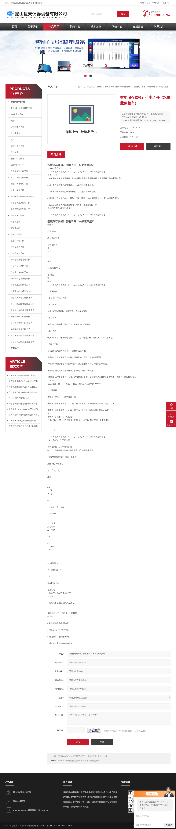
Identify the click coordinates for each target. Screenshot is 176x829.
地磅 (13, 121)
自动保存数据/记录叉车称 (21, 323)
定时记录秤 (15, 133)
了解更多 (88, 65)
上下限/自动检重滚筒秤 (21, 291)
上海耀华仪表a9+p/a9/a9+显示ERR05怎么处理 (24, 381)
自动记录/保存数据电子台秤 (22, 336)
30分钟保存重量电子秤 (20, 279)
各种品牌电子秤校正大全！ (20, 398)
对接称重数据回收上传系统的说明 (23, 387)
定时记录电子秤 (17, 247)
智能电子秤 (15, 228)
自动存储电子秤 (17, 253)
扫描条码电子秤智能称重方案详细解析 (24, 404)
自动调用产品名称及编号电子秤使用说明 (24, 392)
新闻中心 (75, 26)
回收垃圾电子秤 (17, 215)
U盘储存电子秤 (17, 165)
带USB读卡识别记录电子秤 (22, 197)
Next (112, 65)
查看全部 (15, 348)
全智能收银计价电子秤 (20, 317)
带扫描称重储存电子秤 (20, 260)
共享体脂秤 (15, 222)
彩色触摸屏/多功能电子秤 (21, 298)
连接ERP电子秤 (17, 241)
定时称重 (14, 152)
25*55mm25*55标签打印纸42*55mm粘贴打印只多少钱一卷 (82, 756)
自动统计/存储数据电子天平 (22, 310)
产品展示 (54, 26)
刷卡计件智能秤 (17, 159)
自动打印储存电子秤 (19, 178)
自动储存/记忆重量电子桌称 (22, 342)
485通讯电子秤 (17, 114)
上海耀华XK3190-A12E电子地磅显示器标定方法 (24, 409)
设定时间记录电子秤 (19, 266)
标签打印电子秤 (17, 146)
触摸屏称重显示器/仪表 (21, 329)
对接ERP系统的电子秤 (20, 209)
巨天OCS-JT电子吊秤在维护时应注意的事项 (24, 426)
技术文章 (96, 26)
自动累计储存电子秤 (19, 272)
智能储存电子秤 (18, 102)
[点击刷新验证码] (94, 730)
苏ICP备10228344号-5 (63, 826)
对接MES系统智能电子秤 (21, 108)
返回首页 (144, 3)
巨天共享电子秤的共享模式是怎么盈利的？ (24, 415)
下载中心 (117, 26)
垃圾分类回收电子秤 (19, 184)
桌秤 (13, 140)
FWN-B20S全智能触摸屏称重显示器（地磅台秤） (79, 761)
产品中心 (91, 87)
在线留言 (155, 3)
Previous (64, 65)
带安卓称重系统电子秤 (20, 203)
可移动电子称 (16, 234)
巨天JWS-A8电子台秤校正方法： (22, 376)
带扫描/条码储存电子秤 (21, 285)
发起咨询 (169, 825)
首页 (14, 26)
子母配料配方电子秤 (19, 171)
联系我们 (166, 3)
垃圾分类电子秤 (17, 190)
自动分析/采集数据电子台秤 (22, 304)
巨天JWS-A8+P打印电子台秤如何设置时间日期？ (24, 421)
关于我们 (33, 26)
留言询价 (158, 146)
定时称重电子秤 (17, 127)
